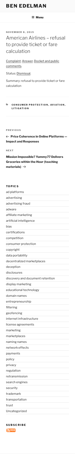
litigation (20, 108)
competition (14, 238)
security (12, 388)
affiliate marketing (19, 215)
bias (9, 226)
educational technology (22, 290)
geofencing (14, 313)
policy (10, 359)
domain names (16, 296)
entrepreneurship (18, 301)
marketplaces (15, 336)
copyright (13, 249)
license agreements (20, 324)
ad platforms (15, 192)
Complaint (13, 61)
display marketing (18, 284)
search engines (17, 382)
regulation (13, 370)
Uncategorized (16, 411)
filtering (11, 307)
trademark (13, 394)
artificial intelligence (20, 221)
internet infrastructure (22, 318)
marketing (13, 330)
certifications (15, 232)
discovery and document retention (30, 278)
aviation (57, 104)
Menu (39, 17)
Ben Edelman (26, 6)
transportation (16, 399)
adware (11, 209)
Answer (27, 61)
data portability (16, 255)
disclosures (14, 272)
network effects (17, 347)
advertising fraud (18, 203)
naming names (16, 342)
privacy (11, 365)
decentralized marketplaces (25, 261)
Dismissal (23, 73)
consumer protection (30, 104)
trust (9, 405)
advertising (14, 198)
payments (13, 353)
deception (13, 267)
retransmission (17, 376)
